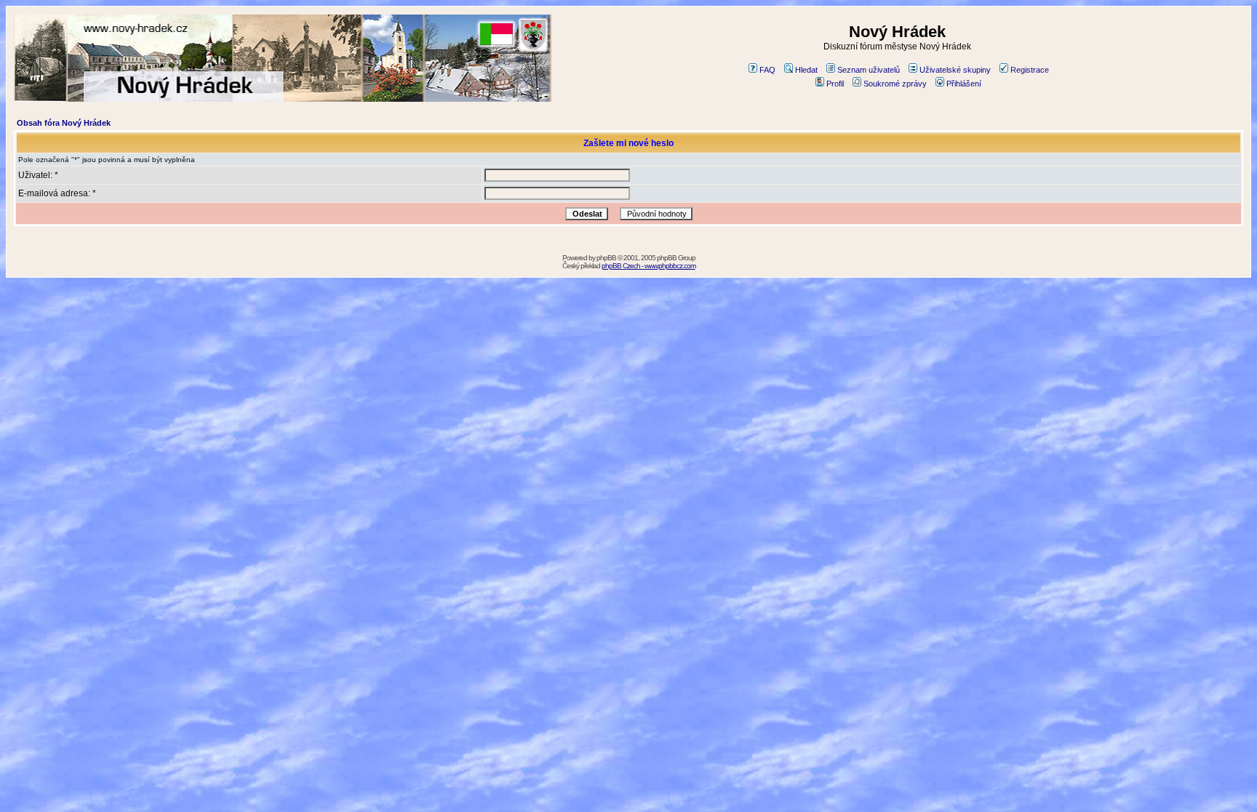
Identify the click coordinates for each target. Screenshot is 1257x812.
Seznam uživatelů (868, 69)
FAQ (767, 69)
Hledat (806, 69)
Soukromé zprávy (895, 83)
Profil (835, 83)
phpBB (606, 258)
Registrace (1029, 69)
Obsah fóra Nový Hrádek (64, 122)
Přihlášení (963, 83)
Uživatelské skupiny (955, 69)
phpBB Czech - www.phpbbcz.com (648, 266)
